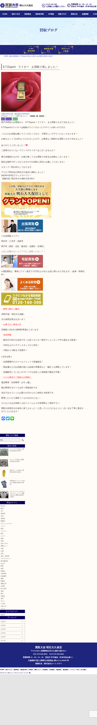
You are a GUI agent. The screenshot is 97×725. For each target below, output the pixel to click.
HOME (4, 14)
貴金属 (3, 513)
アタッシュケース (6, 523)
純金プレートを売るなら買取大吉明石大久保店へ (17, 471)
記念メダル (4, 543)
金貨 (2, 541)
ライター (8, 119)
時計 (2, 533)
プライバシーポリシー (6, 673)
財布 (2, 528)
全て (3, 119)
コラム (3, 608)
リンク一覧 (27, 673)
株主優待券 (4, 561)
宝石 (2, 516)
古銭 (2, 548)
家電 (2, 578)
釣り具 (3, 506)
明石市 (15, 119)
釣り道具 (3, 588)
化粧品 (3, 596)
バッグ (3, 526)
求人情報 (83, 669)
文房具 (3, 586)
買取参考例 (39, 14)
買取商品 (27, 14)
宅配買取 (58, 669)
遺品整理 (65, 669)
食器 (2, 538)
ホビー (3, 601)
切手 (2, 553)
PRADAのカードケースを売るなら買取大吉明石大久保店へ (17, 482)
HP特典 (51, 14)
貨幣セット (4, 546)
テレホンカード (6, 558)
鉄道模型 (3, 576)
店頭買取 (45, 669)
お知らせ (3, 606)
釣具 (2, 508)
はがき (3, 563)
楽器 (2, 591)
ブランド (3, 531)
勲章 (2, 566)
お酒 (2, 551)
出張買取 (51, 669)
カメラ (3, 536)
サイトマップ (18, 673)
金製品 (3, 518)
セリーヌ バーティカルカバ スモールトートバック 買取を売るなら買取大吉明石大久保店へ (17, 494)
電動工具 (3, 583)
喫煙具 (3, 581)
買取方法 (74, 14)
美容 (2, 598)
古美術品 (3, 573)
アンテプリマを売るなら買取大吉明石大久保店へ (17, 450)
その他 (3, 603)
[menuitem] (5, 14)
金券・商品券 (5, 556)
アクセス (72, 669)
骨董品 (3, 571)
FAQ (77, 669)
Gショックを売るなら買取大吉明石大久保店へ (17, 460)
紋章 (2, 568)
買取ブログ (62, 14)
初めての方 (16, 14)
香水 (2, 593)
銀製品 (3, 521)
